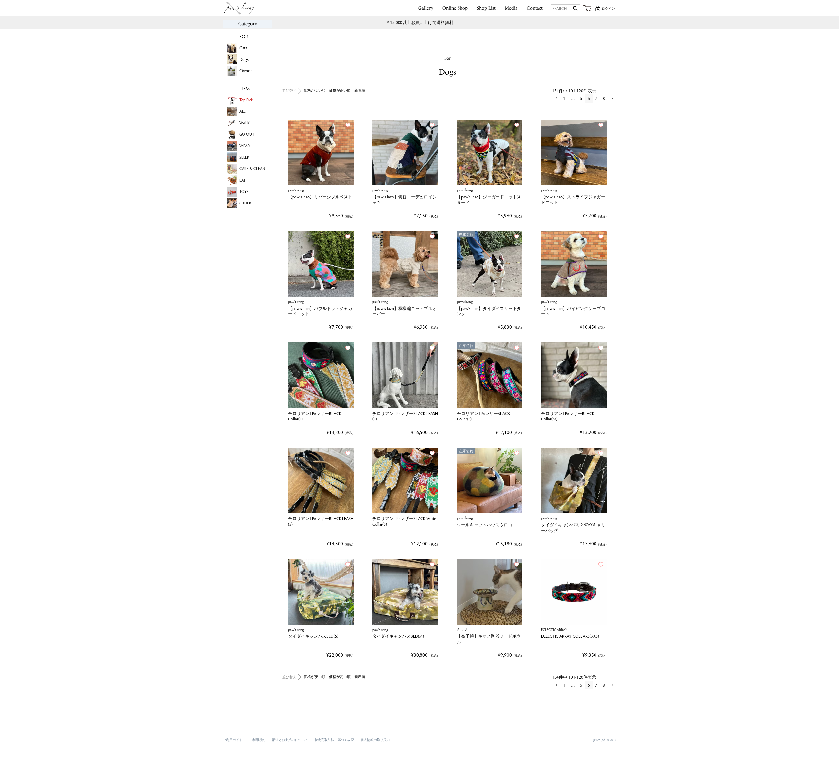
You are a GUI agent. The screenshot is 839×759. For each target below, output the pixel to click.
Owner (245, 71)
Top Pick (246, 99)
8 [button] (604, 98)
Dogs (244, 59)
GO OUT (246, 134)
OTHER (245, 202)
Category (247, 24)
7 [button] (596, 98)
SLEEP (244, 157)
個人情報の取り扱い (375, 739)
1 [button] (564, 98)
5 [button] (581, 98)
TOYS (244, 191)
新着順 (359, 90)
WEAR (244, 145)
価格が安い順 (314, 90)
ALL (242, 111)
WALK (244, 122)
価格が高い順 (340, 90)
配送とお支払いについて (290, 739)
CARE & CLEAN (252, 168)
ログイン (608, 8)
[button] (556, 98)
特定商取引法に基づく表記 (334, 739)
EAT (242, 180)
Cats (243, 48)
